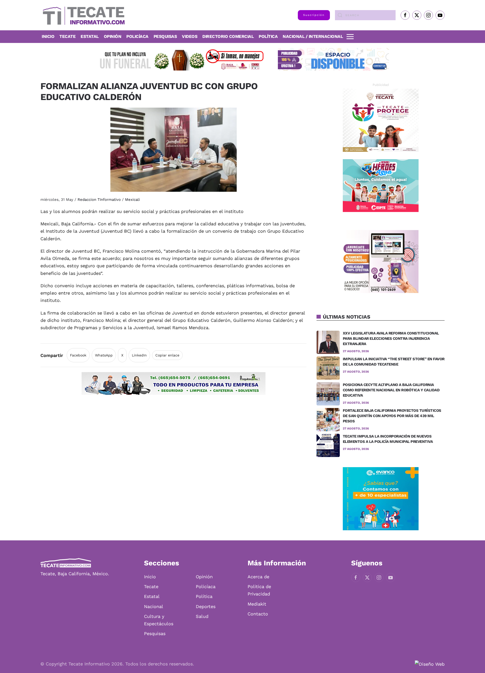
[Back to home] (82, 15)
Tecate (67, 36)
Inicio (48, 36)
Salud (202, 616)
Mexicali (132, 199)
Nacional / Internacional (313, 36)
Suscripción (314, 15)
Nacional (153, 606)
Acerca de (258, 576)
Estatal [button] (90, 36)
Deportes (205, 606)
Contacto (258, 613)
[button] (350, 36)
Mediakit (257, 604)
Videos (189, 36)
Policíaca (137, 36)
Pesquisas (165, 36)
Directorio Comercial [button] (228, 36)
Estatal (152, 596)
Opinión (113, 36)
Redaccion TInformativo (99, 199)
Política (268, 36)
